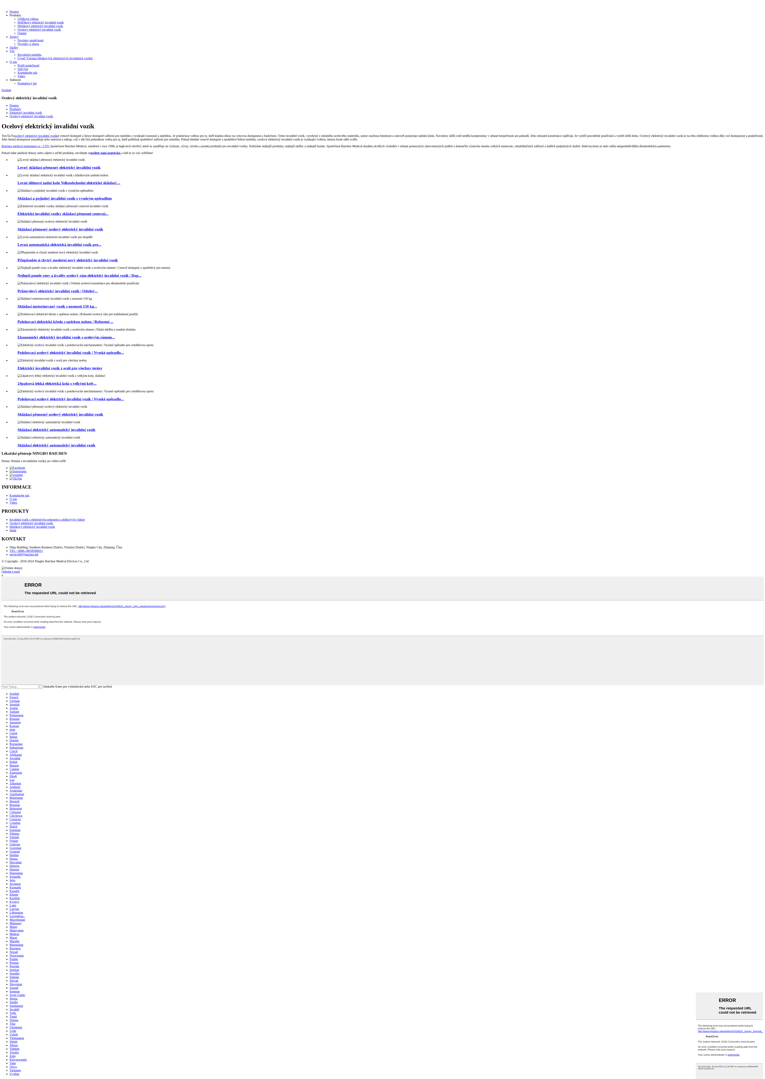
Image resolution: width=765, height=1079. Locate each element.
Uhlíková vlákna (28, 19)
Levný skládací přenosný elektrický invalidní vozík (59, 167)
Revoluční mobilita (29, 54)
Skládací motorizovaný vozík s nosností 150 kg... (57, 306)
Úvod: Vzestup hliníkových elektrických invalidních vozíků (55, 58)
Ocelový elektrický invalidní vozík (39, 29)
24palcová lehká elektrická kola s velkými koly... (57, 383)
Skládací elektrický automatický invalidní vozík (56, 430)
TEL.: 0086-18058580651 (26, 551)
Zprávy (14, 36)
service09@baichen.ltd (24, 554)
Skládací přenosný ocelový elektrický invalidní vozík (60, 229)
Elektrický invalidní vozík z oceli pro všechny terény (60, 368)
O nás (13, 62)
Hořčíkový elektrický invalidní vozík (41, 22)
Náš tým (23, 69)
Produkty (15, 109)
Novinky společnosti (30, 40)
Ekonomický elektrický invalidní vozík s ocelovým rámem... (66, 337)
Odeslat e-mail (11, 571)
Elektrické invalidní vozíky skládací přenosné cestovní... (63, 214)
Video (21, 76)
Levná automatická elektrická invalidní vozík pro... (59, 245)
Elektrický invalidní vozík (26, 112)
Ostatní (22, 33)
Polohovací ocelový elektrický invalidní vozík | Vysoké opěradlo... (71, 353)
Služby (14, 47)
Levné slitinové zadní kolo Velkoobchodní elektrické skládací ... (69, 183)
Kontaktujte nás (27, 72)
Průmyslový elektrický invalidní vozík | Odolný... (58, 291)
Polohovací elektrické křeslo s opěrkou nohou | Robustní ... (65, 322)
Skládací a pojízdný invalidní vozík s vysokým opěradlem (65, 198)
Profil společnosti (28, 65)
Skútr (13, 530)
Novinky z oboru (28, 44)
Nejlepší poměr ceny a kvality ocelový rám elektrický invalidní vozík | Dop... (79, 275)
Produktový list (27, 83)
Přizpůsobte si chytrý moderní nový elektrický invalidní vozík (68, 260)
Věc (12, 51)
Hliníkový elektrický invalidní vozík (40, 26)
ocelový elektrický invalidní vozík (36, 135)
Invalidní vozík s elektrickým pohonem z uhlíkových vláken (47, 519)
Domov (14, 11)
